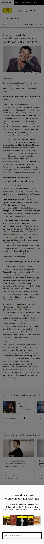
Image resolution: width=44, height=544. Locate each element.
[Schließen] (39, 489)
